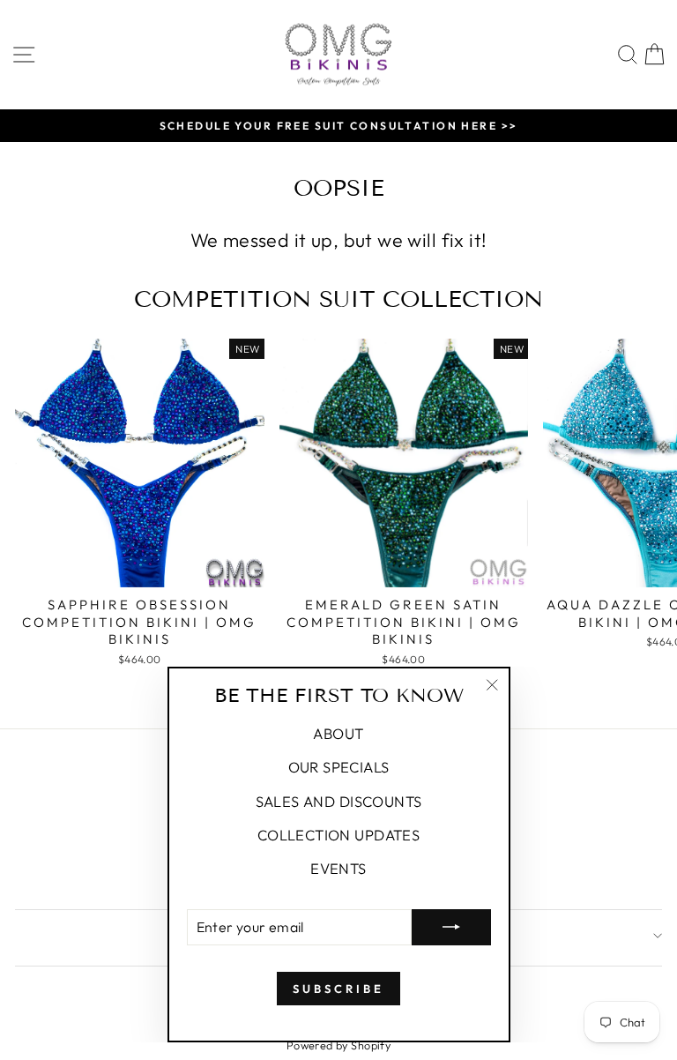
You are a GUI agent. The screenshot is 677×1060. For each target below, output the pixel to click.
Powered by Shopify (338, 1045)
